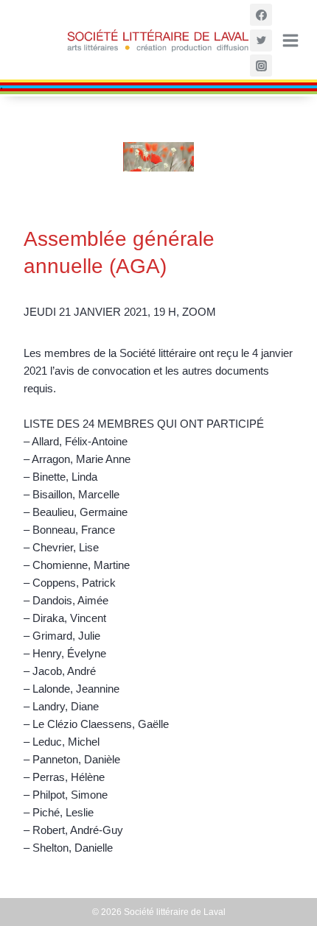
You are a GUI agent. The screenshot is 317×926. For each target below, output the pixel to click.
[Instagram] (261, 65)
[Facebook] (261, 15)
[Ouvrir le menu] (289, 40)
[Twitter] (261, 40)
